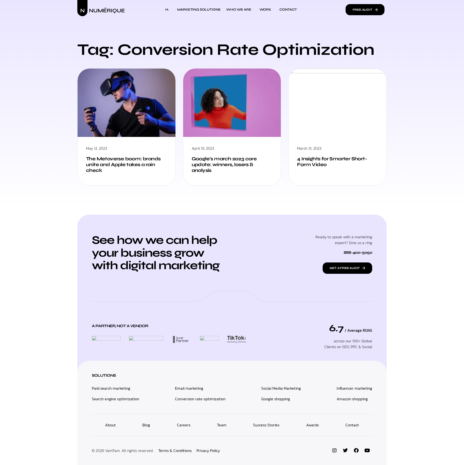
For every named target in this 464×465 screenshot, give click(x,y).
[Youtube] (367, 450)
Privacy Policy (208, 450)
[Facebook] (356, 450)
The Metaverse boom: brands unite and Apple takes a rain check (123, 164)
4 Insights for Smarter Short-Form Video (332, 162)
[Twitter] (345, 450)
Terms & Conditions (175, 450)
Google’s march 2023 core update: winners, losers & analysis (224, 164)
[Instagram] (334, 450)
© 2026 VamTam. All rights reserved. (122, 450)
